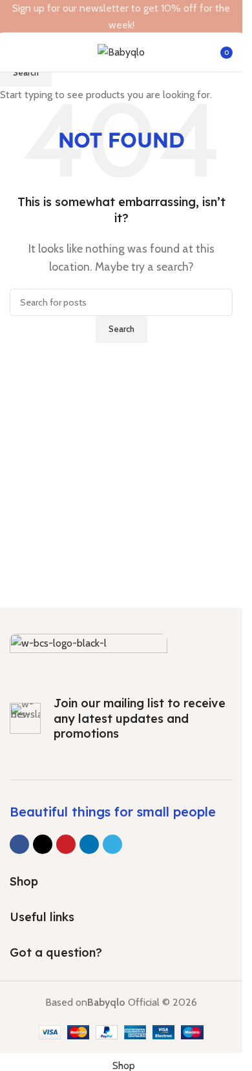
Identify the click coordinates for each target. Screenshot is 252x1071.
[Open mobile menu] (14, 52)
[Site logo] (121, 51)
